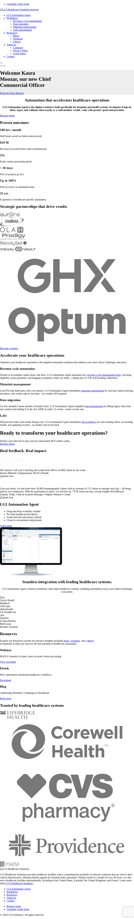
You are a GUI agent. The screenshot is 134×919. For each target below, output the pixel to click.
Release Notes (14, 906)
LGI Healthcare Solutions (19, 883)
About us (11, 44)
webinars (75, 640)
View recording (8, 662)
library (90, 640)
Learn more (6, 525)
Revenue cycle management (27, 21)
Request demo (7, 115)
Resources (12, 32)
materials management (92, 390)
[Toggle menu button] (1, 62)
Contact (11, 56)
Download (5, 680)
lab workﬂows (89, 422)
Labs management (22, 30)
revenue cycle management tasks (104, 375)
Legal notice (19, 53)
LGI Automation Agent (19, 15)
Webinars (18, 38)
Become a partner (9, 348)
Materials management (24, 27)
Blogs (16, 35)
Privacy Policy (20, 50)
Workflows (12, 18)
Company (18, 47)
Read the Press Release (12, 93)
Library (17, 41)
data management (94, 406)
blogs (66, 640)
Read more (5, 698)
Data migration (20, 24)
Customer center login (18, 4)
